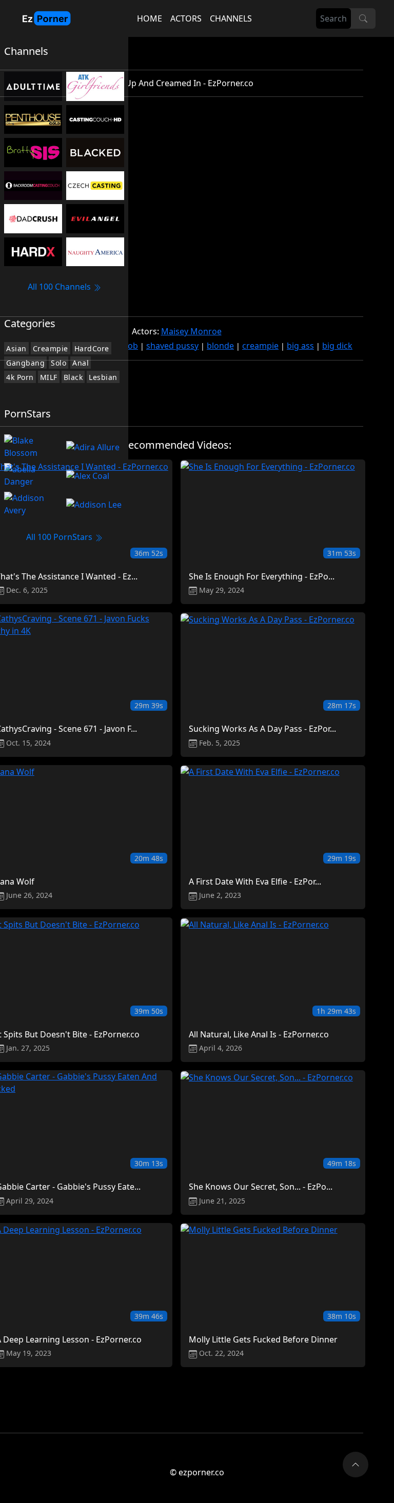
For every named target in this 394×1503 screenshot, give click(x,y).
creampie (260, 345)
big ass (300, 345)
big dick (337, 345)
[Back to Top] (355, 1464)
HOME (149, 18)
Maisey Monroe (191, 331)
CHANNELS (231, 18)
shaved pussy (172, 345)
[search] (363, 18)
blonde (220, 345)
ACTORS (186, 18)
